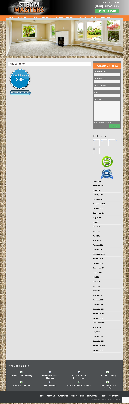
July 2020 (96, 277)
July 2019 (96, 332)
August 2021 (97, 218)
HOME (10, 18)
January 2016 (98, 336)
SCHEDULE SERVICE (65, 18)
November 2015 (99, 346)
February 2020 (98, 300)
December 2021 (99, 199)
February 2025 (98, 185)
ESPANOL (22, 18)
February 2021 (98, 245)
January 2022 (98, 195)
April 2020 (96, 291)
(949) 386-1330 (107, 6)
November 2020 (99, 259)
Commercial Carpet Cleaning (108, 386)
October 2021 (98, 208)
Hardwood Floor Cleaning (79, 385)
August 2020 (97, 272)
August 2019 (97, 327)
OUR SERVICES (63, 396)
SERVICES (46, 18)
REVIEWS (82, 18)
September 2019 (99, 323)
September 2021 (99, 213)
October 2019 (98, 318)
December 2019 (99, 309)
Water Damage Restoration (79, 376)
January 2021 (98, 250)
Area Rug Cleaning (21, 385)
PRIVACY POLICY (93, 396)
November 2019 (99, 314)
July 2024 (96, 190)
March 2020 (97, 295)
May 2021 (96, 231)
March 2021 (97, 240)
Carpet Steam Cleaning (21, 375)
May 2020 (96, 286)
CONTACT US (106, 18)
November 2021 (99, 204)
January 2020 (98, 304)
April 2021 (96, 236)
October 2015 (98, 350)
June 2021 (96, 227)
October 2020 (98, 263)
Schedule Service (106, 10)
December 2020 (99, 254)
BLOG (93, 18)
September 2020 (99, 268)
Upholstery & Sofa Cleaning (50, 376)
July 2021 (96, 222)
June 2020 (96, 282)
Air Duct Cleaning (107, 375)
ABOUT (34, 18)
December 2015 (99, 341)
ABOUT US (51, 396)
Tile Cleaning (50, 385)
